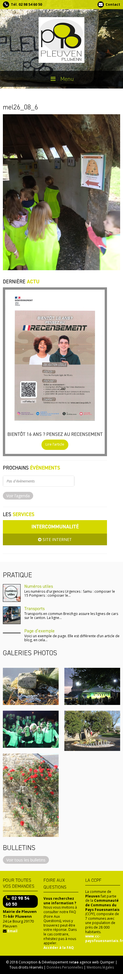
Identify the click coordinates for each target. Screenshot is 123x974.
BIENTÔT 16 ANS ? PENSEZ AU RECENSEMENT (55, 434)
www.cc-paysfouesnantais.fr (104, 938)
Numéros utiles (38, 586)
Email (12, 930)
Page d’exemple (39, 631)
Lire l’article (54, 444)
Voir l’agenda (18, 495)
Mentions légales (100, 967)
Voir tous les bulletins (25, 860)
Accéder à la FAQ (58, 947)
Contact (113, 4)
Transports (34, 609)
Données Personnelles (65, 967)
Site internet (56, 539)
